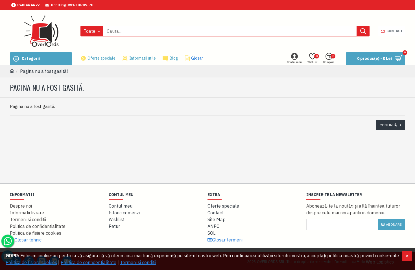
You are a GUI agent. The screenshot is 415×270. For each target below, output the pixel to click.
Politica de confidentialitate (88, 262)
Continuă (388, 125)
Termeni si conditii (138, 262)
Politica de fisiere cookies (31, 262)
